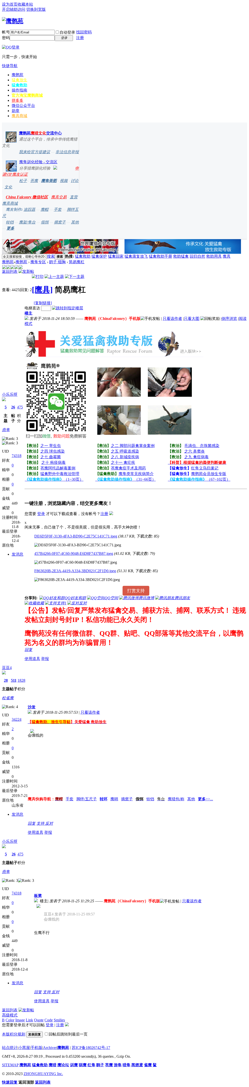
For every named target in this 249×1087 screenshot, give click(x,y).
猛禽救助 (19, 85)
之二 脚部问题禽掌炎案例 (133, 446)
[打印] (38, 276)
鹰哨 (114, 799)
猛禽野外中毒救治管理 (59, 474)
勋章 (15, 111)
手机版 (36, 1048)
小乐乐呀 (10, 394)
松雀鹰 (8, 698)
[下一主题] (74, 276)
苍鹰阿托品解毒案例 (57, 468)
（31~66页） (125, 479)
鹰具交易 (59, 197)
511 (14, 680)
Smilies (59, 1020)
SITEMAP (10, 1065)
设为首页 (10, 4)
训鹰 (74, 1065)
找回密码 (84, 32)
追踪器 (29, 209)
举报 (45, 659)
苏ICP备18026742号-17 (91, 1048)
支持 (40, 823)
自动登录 (67, 32)
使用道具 (32, 659)
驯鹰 (83, 1065)
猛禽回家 (116, 256)
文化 (8, 187)
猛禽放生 (19, 80)
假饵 (45, 222)
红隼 (91, 1065)
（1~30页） (54, 479)
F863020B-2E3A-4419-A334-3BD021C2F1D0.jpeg (75, 571)
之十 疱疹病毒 (53, 462)
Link (29, 1020)
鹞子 (100, 1065)
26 (13, 407)
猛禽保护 (99, 256)
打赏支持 (136, 590)
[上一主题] (54, 276)
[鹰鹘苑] (12, 21)
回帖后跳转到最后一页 (68, 1034)
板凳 (38, 896)
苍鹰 (34, 181)
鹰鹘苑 (17, 75)
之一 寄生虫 (50, 446)
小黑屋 (24, 1048)
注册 (80, 38)
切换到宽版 (36, 9)
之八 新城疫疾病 (125, 457)
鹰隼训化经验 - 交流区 (38, 162)
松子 (23, 181)
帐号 (6, 32)
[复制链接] (43, 303)
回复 (28, 650)
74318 (16, 456)
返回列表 (10, 271)
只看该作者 (172, 318)
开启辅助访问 (13, 9)
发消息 (17, 554)
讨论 (75, 181)
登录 (41, 514)
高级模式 (10, 1015)
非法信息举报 (67, 152)
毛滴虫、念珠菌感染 (201, 446)
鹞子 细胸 (57, 262)
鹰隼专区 (38, 262)
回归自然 (197, 256)
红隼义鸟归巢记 (204, 468)
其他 (75, 222)
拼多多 (17, 100)
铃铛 (10, 222)
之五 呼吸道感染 (125, 451)
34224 (16, 719)
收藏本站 (25, 4)
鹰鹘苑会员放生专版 (208, 474)
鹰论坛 (63, 1065)
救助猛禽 (181, 256)
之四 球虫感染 (52, 451)
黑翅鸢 (137, 1065)
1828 (21, 680)
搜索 (51, 256)
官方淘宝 (27, 95)
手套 (58, 209)
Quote (39, 1020)
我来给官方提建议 (34, 152)
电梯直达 (32, 308)
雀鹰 (148, 1065)
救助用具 (214, 256)
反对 (49, 823)
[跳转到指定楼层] (67, 308)
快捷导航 (10, 66)
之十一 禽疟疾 (123, 462)
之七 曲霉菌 (50, 457)
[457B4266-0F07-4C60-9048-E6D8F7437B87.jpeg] (75, 562)
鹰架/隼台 (27, 222)
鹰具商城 (19, 116)
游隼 (118, 1065)
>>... (205, 799)
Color (10, 1020)
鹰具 (227, 256)
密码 (6, 38)
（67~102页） (199, 479)
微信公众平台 (23, 105)
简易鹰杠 (76, 262)
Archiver (50, 1048)
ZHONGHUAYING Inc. (43, 1074)
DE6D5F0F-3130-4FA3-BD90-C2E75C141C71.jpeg (75, 536)
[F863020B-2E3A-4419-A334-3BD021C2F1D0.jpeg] (77, 580)
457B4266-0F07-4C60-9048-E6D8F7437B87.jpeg (73, 553)
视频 (64, 181)
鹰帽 (44, 209)
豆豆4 (7, 668)
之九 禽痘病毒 (196, 457)
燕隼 (6, 430)
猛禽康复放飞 (136, 256)
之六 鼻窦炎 (194, 451)
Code (48, 1020)
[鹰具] (42, 289)
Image (20, 1020)
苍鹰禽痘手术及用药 (128, 468)
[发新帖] (26, 271)
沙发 (32, 707)
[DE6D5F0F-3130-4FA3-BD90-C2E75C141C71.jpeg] (77, 545)
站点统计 (10, 1048)
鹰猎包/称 (176, 799)
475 (20, 407)
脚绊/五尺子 (86, 799)
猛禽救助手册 (160, 256)
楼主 (28, 313)
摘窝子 (60, 222)
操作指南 (19, 90)
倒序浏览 (229, 318)
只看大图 (191, 318)
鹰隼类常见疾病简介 (136, 474)
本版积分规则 (13, 1034)
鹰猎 (52, 1065)
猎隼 (126, 1065)
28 (6, 680)
